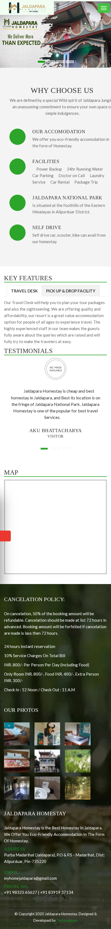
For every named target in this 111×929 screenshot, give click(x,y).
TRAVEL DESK (24, 290)
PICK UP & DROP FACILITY (70, 290)
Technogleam (67, 920)
